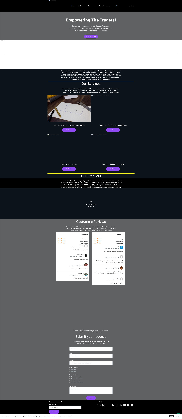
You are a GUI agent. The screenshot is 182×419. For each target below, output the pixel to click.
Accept (171, 416)
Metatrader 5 (73, 371)
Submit (91, 398)
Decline (177, 416)
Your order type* (73, 375)
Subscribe (54, 412)
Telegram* (72, 360)
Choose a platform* (74, 367)
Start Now (91, 36)
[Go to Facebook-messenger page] (128, 405)
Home (73, 6)
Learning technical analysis (77, 382)
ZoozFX (88, 89)
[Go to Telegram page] (132, 405)
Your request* (72, 386)
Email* (71, 353)
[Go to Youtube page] (124, 405)
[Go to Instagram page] (117, 405)
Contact (101, 6)
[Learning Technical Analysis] (113, 147)
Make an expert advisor (76, 377)
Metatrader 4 (73, 369)
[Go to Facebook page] (113, 405)
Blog (95, 6)
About (108, 6)
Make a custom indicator (76, 379)
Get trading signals (75, 381)
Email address (52, 404)
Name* (71, 346)
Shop (89, 6)
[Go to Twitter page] (121, 405)
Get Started (69, 130)
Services (80, 6)
